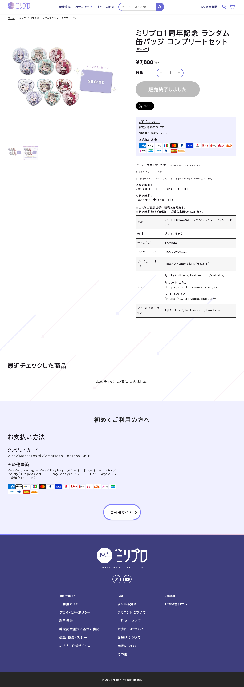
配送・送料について (151, 127)
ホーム (11, 18)
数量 (139, 72)
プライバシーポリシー (75, 612)
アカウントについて (132, 612)
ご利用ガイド (69, 604)
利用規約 (66, 620)
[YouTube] (127, 579)
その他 (123, 654)
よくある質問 (127, 604)
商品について (128, 645)
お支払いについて (131, 629)
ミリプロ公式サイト (73, 645)
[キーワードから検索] (160, 7)
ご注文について (149, 121)
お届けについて (129, 637)
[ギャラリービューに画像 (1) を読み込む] (15, 153)
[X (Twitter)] (116, 579)
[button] (84, 7)
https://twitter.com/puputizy (191, 298)
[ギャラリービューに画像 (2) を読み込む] (30, 153)
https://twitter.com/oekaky (200, 275)
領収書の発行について (154, 133)
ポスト (147, 106)
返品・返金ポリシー (73, 637)
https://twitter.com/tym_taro (195, 310)
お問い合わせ (175, 604)
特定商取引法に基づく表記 (79, 629)
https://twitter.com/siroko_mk (192, 287)
